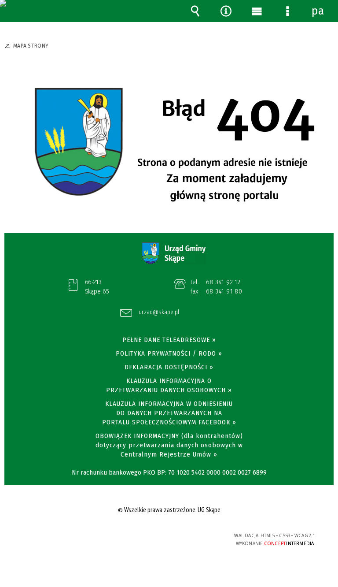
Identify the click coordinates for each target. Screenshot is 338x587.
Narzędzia (225, 11)
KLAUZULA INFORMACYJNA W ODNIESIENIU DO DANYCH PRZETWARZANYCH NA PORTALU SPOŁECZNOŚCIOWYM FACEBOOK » (169, 413)
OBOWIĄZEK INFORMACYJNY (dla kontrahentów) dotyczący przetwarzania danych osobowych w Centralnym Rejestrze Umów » (169, 445)
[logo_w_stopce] (173, 253)
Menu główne (256, 11)
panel (318, 11)
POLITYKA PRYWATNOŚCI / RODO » (169, 353)
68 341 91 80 (224, 291)
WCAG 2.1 (190, 535)
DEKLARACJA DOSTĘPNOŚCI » (169, 367)
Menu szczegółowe (287, 11)
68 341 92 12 (223, 282)
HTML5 (149, 536)
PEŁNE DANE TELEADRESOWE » (169, 340)
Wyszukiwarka (195, 11)
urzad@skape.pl (159, 312)
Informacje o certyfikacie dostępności (57, 537)
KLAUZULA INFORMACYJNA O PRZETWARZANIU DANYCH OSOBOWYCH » (169, 385)
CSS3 (162, 536)
